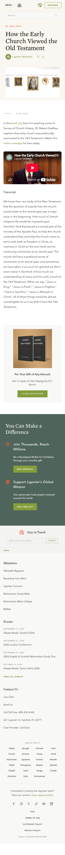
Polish (12, 765)
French (11, 753)
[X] (28, 803)
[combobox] (27, 15)
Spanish (53, 765)
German (25, 753)
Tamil (25, 770)
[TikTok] (36, 804)
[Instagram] (21, 804)
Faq (33, 812)
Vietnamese (39, 776)
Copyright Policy (32, 824)
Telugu (39, 770)
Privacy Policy (32, 830)
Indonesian (12, 759)
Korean (39, 759)
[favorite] (38, 57)
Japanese (25, 759)
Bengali (25, 748)
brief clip (16, 123)
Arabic (12, 748)
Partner (53, 5)
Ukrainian (11, 776)
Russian (39, 765)
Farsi (53, 748)
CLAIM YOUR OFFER (32, 393)
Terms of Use (32, 818)
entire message (12, 143)
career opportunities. (42, 795)
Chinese (39, 748)
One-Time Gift (25, 507)
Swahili (11, 770)
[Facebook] (13, 804)
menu (8, 5)
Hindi (53, 753)
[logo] (19, 5)
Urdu (25, 776)
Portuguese (25, 765)
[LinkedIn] (51, 804)
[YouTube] (44, 804)
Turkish (53, 770)
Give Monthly (25, 469)
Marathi (53, 759)
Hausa (39, 753)
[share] (43, 57)
